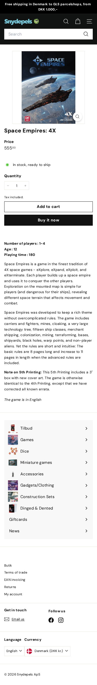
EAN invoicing (14, 580)
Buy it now (48, 220)
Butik (8, 565)
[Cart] (78, 21)
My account (13, 594)
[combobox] (48, 34)
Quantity (12, 175)
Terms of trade (15, 572)
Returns (10, 587)
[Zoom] (77, 116)
